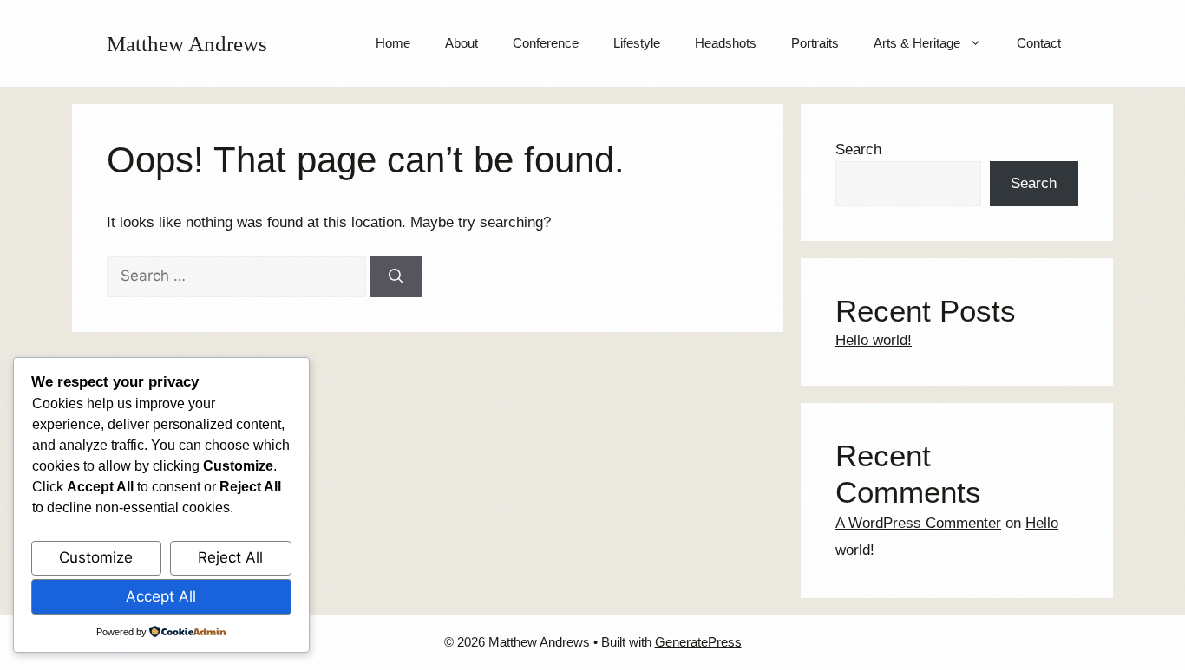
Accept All (161, 596)
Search (858, 149)
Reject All (230, 557)
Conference (546, 43)
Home (393, 43)
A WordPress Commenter (918, 523)
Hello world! (873, 340)
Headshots (725, 43)
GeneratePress (698, 641)
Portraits (815, 43)
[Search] (396, 276)
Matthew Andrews (187, 43)
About (461, 43)
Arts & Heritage (917, 43)
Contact (1039, 43)
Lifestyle (636, 43)
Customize (96, 557)
